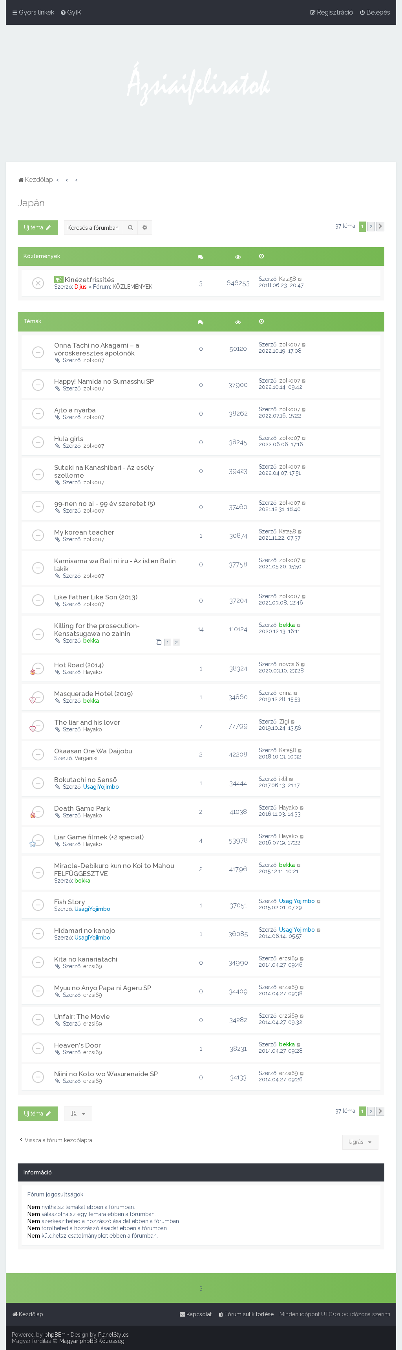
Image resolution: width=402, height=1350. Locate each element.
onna (285, 693)
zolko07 (93, 360)
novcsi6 (289, 664)
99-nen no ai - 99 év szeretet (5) (104, 503)
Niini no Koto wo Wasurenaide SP (106, 1074)
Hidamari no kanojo (84, 930)
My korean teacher (84, 532)
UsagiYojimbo (101, 787)
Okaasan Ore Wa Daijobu (93, 751)
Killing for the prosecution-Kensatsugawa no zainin (97, 629)
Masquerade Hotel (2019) (93, 694)
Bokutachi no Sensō (85, 780)
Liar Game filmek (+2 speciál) (99, 837)
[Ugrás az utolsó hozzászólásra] (300, 279)
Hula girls (68, 439)
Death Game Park (82, 808)
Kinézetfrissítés (89, 280)
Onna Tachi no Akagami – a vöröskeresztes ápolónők (96, 349)
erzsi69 (92, 966)
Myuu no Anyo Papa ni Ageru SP (102, 988)
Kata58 (287, 279)
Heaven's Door (77, 1045)
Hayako (92, 672)
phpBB (53, 1335)
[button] (380, 226)
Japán (31, 203)
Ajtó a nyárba (75, 410)
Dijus (81, 287)
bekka (91, 640)
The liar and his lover (87, 722)
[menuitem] (70, 12)
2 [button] (371, 226)
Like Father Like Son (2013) (95, 597)
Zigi (284, 721)
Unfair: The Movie (82, 1016)
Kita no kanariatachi (85, 959)
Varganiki (86, 758)
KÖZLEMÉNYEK (132, 287)
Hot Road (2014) (79, 665)
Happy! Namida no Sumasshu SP (104, 381)
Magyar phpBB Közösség (91, 1341)
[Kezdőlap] (201, 93)
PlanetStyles (113, 1335)
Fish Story (69, 902)
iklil (283, 779)
